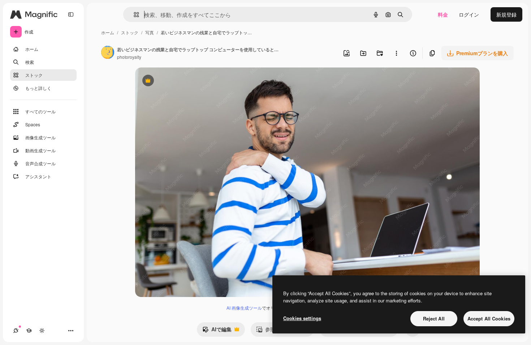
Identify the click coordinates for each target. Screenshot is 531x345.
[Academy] (29, 330)
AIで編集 (217, 331)
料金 (443, 14)
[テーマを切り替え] (42, 330)
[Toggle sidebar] (71, 14)
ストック (129, 32)
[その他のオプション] (396, 53)
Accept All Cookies (488, 318)
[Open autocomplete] (133, 14)
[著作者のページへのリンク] (107, 53)
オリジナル (184, 81)
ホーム (107, 32)
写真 (149, 32)
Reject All (434, 318)
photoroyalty (129, 57)
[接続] (16, 330)
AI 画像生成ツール (244, 308)
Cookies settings (302, 318)
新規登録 (506, 14)
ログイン (469, 14)
